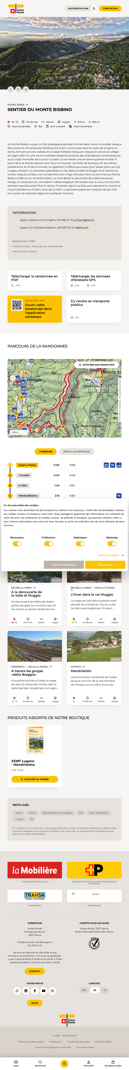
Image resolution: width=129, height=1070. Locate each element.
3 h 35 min (32, 122)
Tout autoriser (105, 564)
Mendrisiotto (81, 671)
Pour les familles (21, 126)
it (105, 990)
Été (40, 126)
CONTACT (34, 971)
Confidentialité (103, 1041)
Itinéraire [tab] (45, 451)
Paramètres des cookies (31, 1041)
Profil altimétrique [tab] (77, 451)
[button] (64, 53)
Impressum (55, 1041)
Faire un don (110, 8)
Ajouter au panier (36, 779)
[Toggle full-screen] (13, 378)
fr (94, 990)
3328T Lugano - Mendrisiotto (23, 762)
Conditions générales (78, 1041)
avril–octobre (57, 126)
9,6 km (50, 122)
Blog (34, 1003)
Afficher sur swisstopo (99, 364)
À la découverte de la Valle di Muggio (26, 593)
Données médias (85, 1047)
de (84, 990)
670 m (81, 122)
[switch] (48, 543)
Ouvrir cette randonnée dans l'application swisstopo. (38, 311)
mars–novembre (83, 126)
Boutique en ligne (78, 8)
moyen (66, 122)
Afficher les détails (109, 555)
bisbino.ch (81, 227)
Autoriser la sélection (64, 564)
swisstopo (120, 404)
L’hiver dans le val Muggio (92, 594)
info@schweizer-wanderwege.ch (35, 942)
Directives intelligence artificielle (53, 1047)
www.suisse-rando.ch (120, 388)
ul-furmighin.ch (84, 220)
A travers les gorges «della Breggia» (27, 672)
